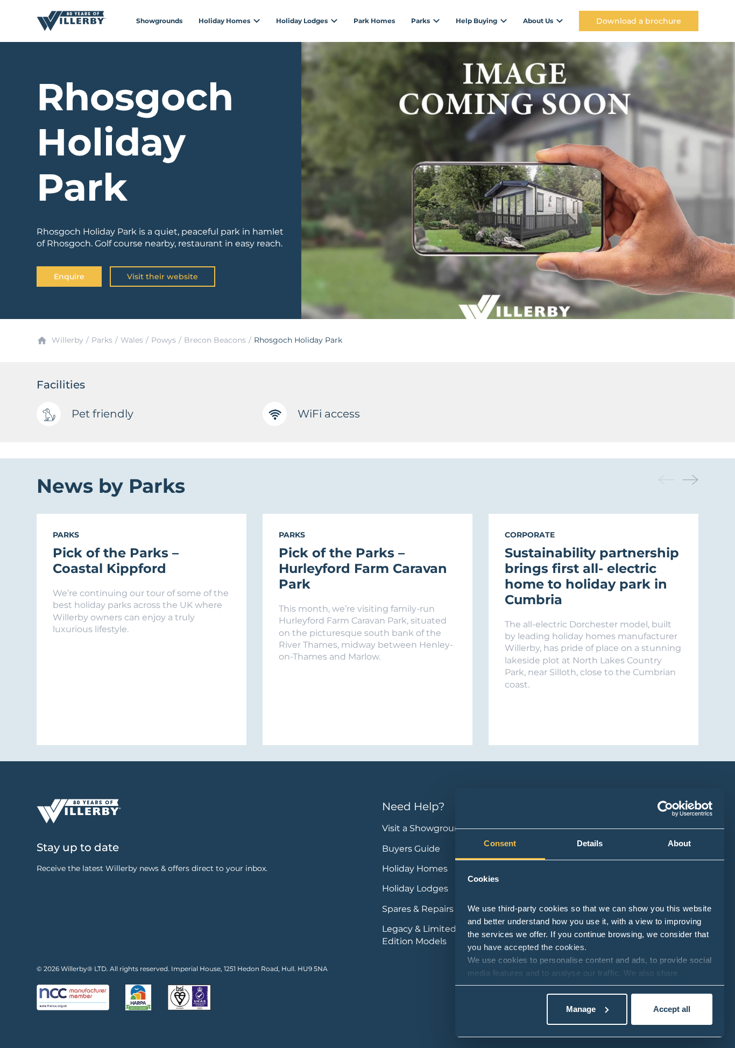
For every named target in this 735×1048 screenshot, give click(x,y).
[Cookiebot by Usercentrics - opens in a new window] (665, 809)
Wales (132, 340)
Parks (101, 340)
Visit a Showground (424, 828)
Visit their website (162, 276)
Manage (581, 1009)
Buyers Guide (411, 849)
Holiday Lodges (415, 888)
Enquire (69, 276)
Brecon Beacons (215, 340)
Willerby (67, 340)
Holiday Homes (415, 868)
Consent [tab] (500, 843)
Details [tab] (590, 843)
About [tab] (679, 843)
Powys (163, 340)
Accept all (671, 1009)
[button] (690, 480)
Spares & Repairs (418, 909)
